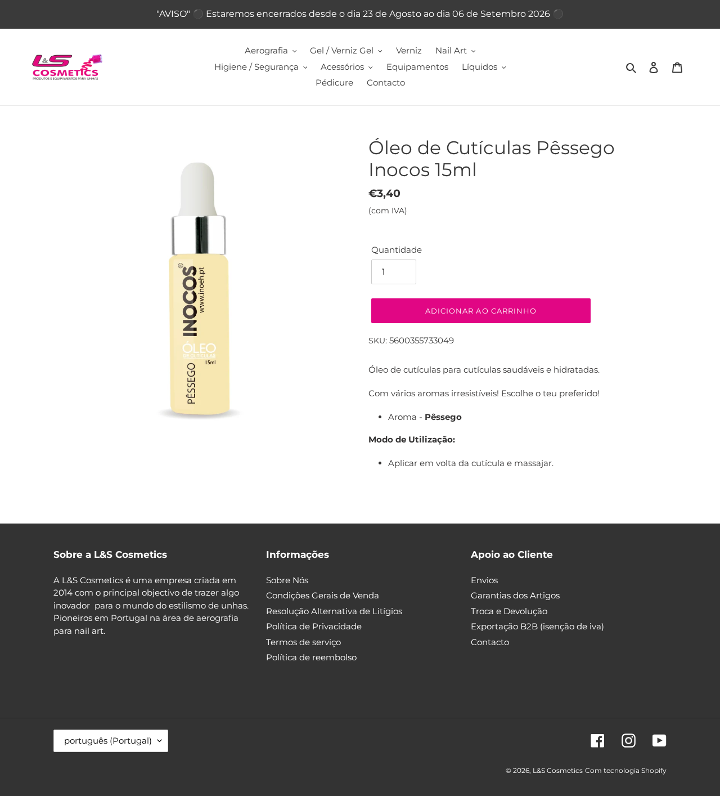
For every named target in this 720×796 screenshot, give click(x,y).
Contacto (490, 642)
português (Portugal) (108, 740)
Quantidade (396, 249)
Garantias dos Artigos (515, 595)
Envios (484, 580)
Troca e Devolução (509, 611)
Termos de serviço (303, 642)
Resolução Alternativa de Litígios (334, 611)
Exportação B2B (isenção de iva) (537, 626)
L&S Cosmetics (558, 770)
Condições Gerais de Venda (322, 595)
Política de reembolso (311, 657)
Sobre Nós (287, 580)
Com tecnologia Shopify (626, 770)
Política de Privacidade (314, 626)
